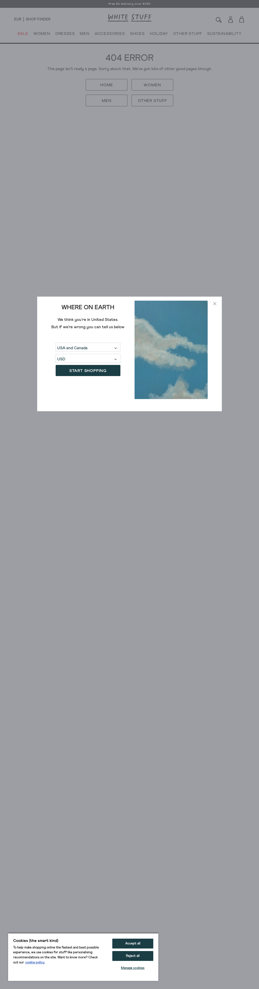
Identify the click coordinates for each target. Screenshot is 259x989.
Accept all (132, 943)
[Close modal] (215, 304)
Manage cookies (132, 968)
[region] (83, 957)
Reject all (133, 956)
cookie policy (35, 962)
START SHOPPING (87, 371)
